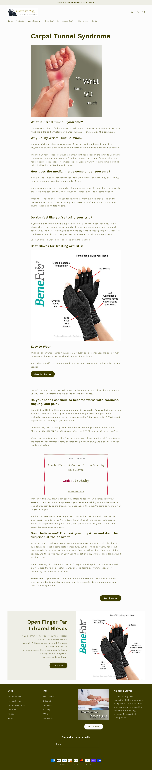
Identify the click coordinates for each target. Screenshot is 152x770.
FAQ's (45, 714)
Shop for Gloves (42, 374)
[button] (34, 21)
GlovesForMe (71, 765)
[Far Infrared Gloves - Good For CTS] (76, 340)
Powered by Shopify (84, 765)
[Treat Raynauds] (93, 704)
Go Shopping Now (76, 491)
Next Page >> (111, 598)
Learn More (94, 726)
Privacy (10, 714)
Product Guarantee (16, 705)
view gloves (120, 717)
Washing (46, 710)
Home (10, 718)
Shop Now (58, 665)
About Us (11, 710)
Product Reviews (15, 701)
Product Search (14, 696)
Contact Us (48, 718)
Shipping (47, 701)
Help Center (48, 696)
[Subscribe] (95, 744)
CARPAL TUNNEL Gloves (58, 431)
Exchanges (47, 705)
